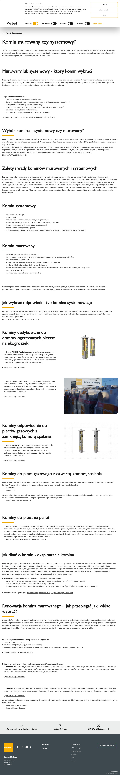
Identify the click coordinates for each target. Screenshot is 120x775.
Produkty (45, 744)
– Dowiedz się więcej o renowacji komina (17, 652)
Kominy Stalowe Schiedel (15, 708)
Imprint (73, 761)
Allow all (104, 4)
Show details (97, 23)
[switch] (54, 23)
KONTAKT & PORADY (107, 745)
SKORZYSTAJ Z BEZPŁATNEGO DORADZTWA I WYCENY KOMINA (28, 117)
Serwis (44, 748)
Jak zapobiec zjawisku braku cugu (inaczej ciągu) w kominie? (50, 593)
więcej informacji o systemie (14, 367)
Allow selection (104, 10)
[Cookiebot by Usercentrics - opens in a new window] (12, 23)
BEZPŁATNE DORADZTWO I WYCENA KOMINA (20, 319)
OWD (72, 757)
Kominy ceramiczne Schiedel (17, 705)
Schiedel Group (75, 744)
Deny (104, 15)
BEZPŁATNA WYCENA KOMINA (14, 155)
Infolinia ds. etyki (76, 748)
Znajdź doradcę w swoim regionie (18, 500)
